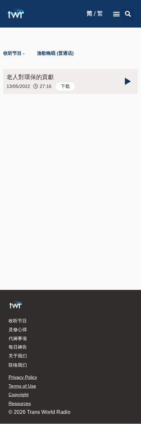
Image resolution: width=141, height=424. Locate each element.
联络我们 (18, 365)
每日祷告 (18, 347)
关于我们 (18, 355)
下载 (65, 86)
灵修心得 (18, 329)
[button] (116, 14)
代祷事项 (18, 338)
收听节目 (18, 320)
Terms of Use (22, 386)
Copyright (19, 394)
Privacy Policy (23, 377)
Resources (20, 403)
